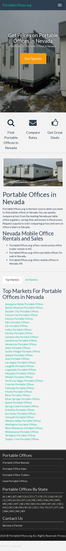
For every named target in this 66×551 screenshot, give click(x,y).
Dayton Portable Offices (19, 318)
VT (56, 507)
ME (34, 500)
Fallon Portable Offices (18, 329)
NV (27, 503)
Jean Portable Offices (17, 358)
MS (4, 503)
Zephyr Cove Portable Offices (22, 439)
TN (41, 507)
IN (9, 500)
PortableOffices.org (17, 5)
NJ (38, 503)
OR (16, 507)
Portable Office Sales (15, 468)
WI (17, 511)
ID (60, 496)
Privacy (61, 535)
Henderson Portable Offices (21, 344)
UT (51, 507)
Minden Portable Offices (19, 376)
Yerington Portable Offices (20, 435)
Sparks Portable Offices (18, 402)
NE (22, 503)
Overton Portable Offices (19, 384)
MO (10, 503)
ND (60, 503)
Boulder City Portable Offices (22, 311)
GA (51, 496)
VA (61, 507)
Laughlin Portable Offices (19, 366)
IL (5, 500)
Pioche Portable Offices (18, 391)
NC (54, 503)
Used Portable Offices (15, 481)
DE (41, 496)
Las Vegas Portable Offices (20, 362)
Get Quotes (33, 58)
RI (26, 507)
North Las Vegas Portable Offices (24, 380)
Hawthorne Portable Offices (21, 340)
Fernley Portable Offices (19, 333)
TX (46, 507)
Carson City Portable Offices (21, 314)
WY (23, 511)
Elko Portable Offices (17, 322)
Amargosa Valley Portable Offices (24, 304)
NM (43, 503)
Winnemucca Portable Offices (22, 431)
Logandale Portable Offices (20, 369)
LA (28, 500)
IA (14, 500)
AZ (14, 496)
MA (46, 500)
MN (57, 500)
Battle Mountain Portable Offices (24, 307)
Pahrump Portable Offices (19, 388)
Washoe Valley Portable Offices (23, 420)
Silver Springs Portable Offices (22, 398)
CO (30, 496)
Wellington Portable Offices (21, 424)
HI (56, 496)
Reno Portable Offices (17, 395)
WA (6, 511)
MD (40, 500)
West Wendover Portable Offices (24, 428)
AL (4, 496)
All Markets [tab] (31, 279)
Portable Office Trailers (16, 474)
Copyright (15, 545)
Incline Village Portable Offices (22, 351)
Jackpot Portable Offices (19, 355)
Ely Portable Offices (16, 325)
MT (16, 503)
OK (10, 507)
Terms (4, 545)
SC (30, 507)
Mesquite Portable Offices (20, 373)
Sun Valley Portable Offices (20, 413)
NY (49, 503)
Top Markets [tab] (12, 279)
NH (33, 503)
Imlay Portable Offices (17, 347)
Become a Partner (13, 525)
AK (9, 496)
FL (46, 496)
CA (25, 496)
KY (23, 500)
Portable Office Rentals (16, 462)
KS (18, 500)
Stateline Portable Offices (20, 409)
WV (12, 511)
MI (51, 500)
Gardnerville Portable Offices (21, 336)
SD (35, 507)
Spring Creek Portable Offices (22, 406)
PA (21, 507)
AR (19, 496)
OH (4, 507)
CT (35, 496)
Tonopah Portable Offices (19, 417)
